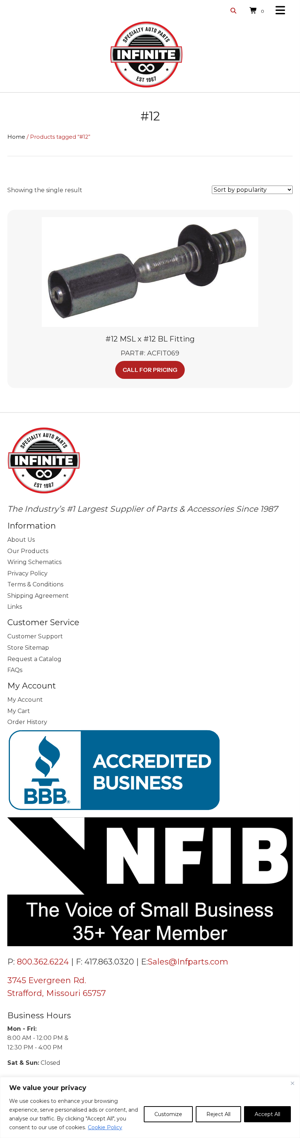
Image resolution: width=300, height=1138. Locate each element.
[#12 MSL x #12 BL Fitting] (150, 271)
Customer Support (35, 636)
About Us (21, 539)
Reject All (218, 1114)
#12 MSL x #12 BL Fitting (150, 339)
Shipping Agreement (38, 595)
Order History (27, 722)
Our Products (27, 551)
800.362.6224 (43, 962)
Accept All (267, 1114)
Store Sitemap (28, 647)
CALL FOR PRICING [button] (150, 369)
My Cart (18, 711)
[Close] (292, 1083)
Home (16, 137)
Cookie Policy (105, 1127)
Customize (168, 1114)
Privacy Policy (27, 573)
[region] (150, 1107)
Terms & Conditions (35, 584)
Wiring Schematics (34, 562)
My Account (25, 699)
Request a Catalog (34, 659)
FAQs (14, 670)
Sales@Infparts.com (188, 962)
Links (14, 606)
